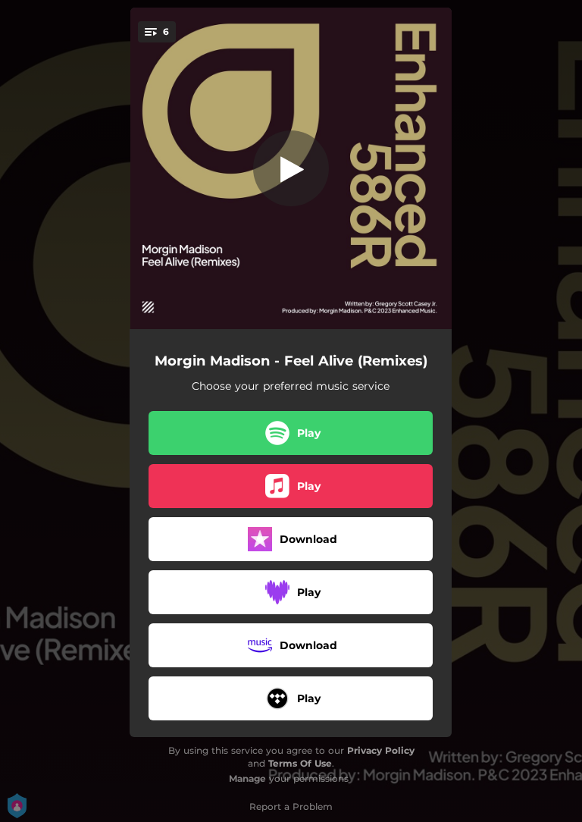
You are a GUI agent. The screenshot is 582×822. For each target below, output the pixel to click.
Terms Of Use (300, 763)
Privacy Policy (381, 750)
